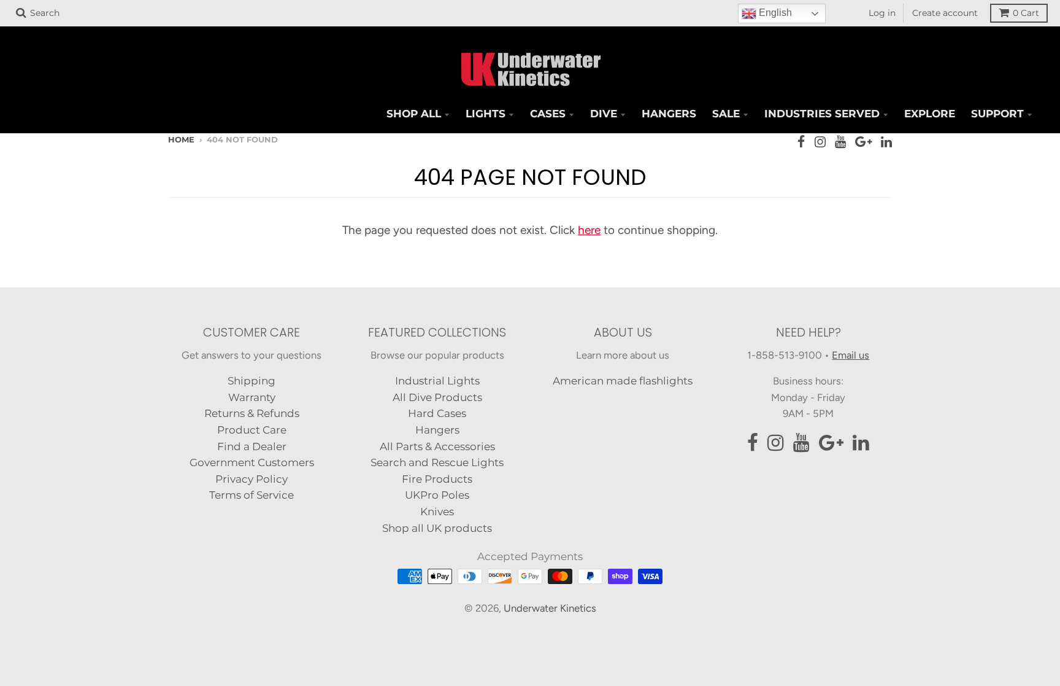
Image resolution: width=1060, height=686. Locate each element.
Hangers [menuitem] (669, 113)
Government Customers (252, 462)
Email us (850, 355)
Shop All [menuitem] (413, 113)
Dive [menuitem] (603, 113)
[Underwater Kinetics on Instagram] (820, 141)
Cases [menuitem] (548, 113)
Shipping (251, 381)
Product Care (251, 430)
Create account (945, 12)
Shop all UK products (437, 528)
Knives (437, 511)
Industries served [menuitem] (822, 113)
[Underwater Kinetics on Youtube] (840, 141)
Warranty (251, 397)
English (774, 12)
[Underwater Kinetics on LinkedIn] (886, 141)
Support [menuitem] (997, 113)
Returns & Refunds (251, 413)
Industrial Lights (437, 381)
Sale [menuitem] (726, 113)
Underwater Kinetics (550, 608)
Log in (882, 12)
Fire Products (437, 479)
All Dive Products (437, 397)
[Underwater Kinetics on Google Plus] (863, 141)
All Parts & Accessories (437, 446)
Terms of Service (251, 495)
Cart (1026, 12)
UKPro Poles (437, 495)
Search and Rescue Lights (437, 462)
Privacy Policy (251, 479)
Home (181, 139)
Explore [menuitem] (929, 113)
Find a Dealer (251, 446)
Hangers (437, 430)
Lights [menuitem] (485, 113)
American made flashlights (623, 381)
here (589, 230)
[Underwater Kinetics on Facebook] (801, 141)
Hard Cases (437, 413)
